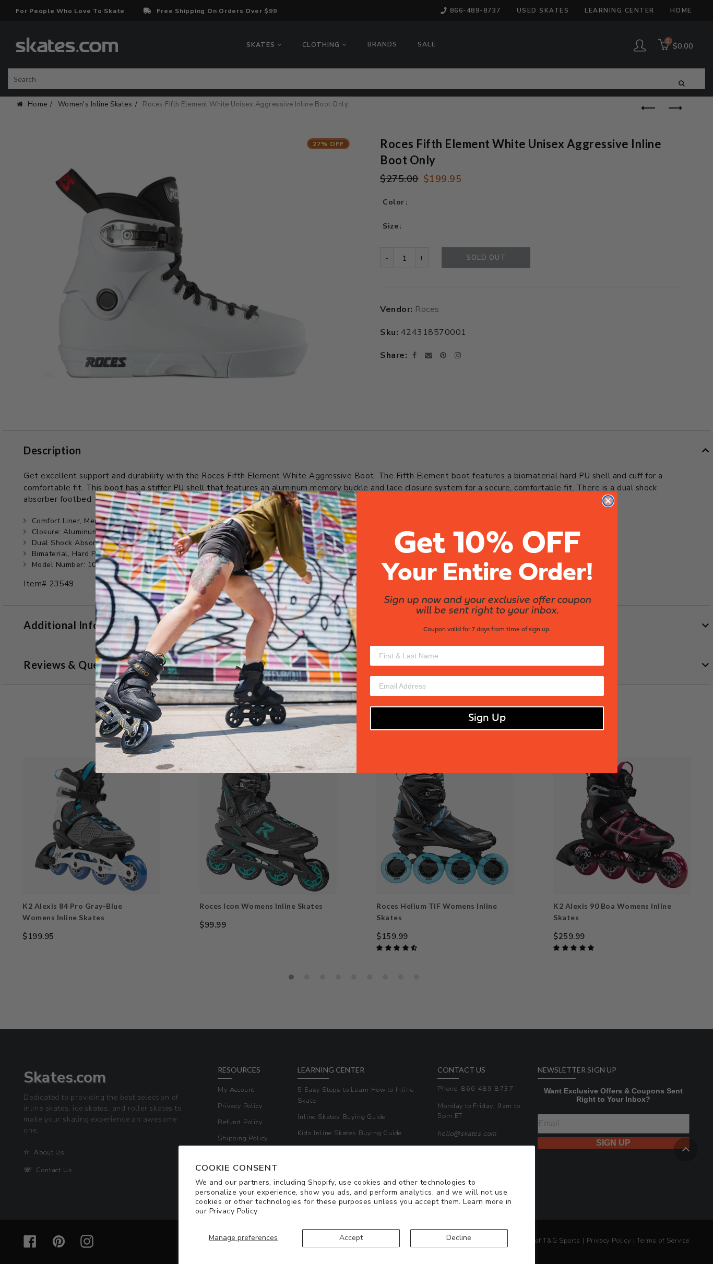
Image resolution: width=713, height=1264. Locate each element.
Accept (351, 1238)
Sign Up (487, 718)
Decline (458, 1238)
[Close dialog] (608, 501)
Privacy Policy (233, 1211)
